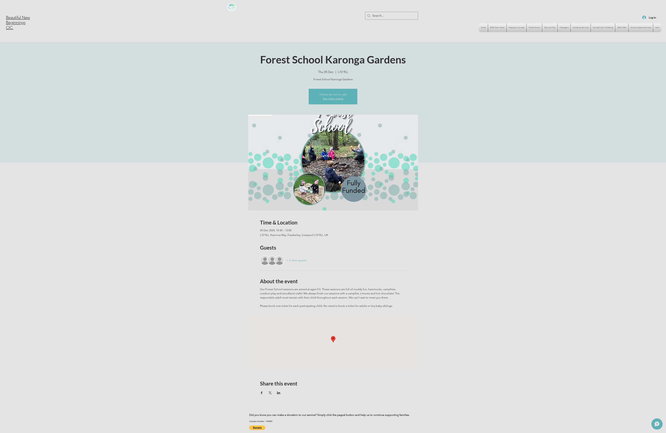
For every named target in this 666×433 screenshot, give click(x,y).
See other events (333, 98)
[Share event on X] (270, 392)
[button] (257, 427)
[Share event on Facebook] (261, 392)
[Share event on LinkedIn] (278, 392)
